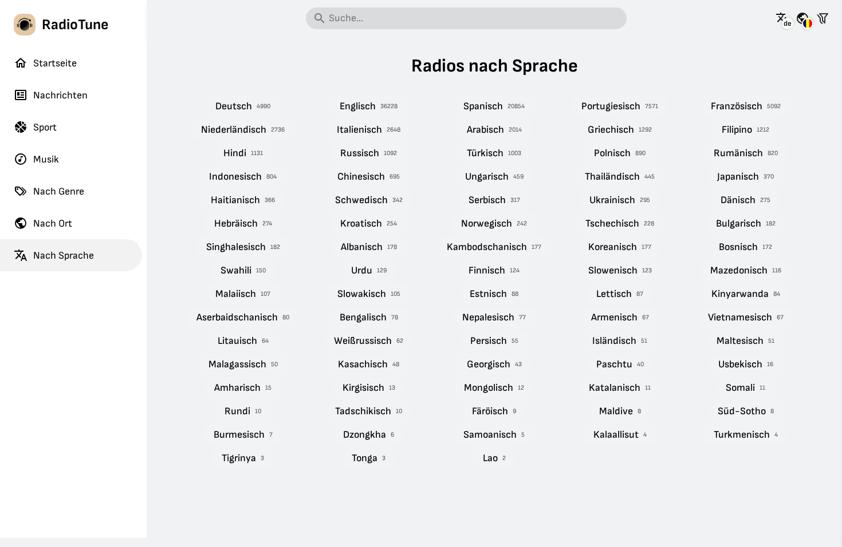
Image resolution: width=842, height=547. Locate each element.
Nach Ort (52, 223)
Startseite (55, 63)
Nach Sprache (63, 255)
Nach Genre (58, 191)
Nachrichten (60, 95)
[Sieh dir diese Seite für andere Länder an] (802, 18)
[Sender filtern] (822, 18)
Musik (46, 159)
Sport (45, 127)
